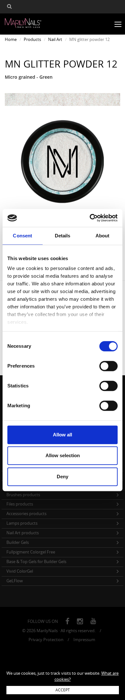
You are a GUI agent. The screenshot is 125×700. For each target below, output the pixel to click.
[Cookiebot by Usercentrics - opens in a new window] (90, 218)
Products (32, 39)
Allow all (62, 434)
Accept (62, 690)
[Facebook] (67, 621)
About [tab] (103, 235)
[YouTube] (93, 621)
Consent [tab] (22, 235)
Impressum (84, 639)
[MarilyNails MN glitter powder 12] (62, 99)
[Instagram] (80, 621)
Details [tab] (63, 235)
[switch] (108, 366)
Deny (62, 476)
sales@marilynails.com (24, 665)
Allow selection (63, 455)
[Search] (9, 7)
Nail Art (55, 39)
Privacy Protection (46, 639)
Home (11, 39)
